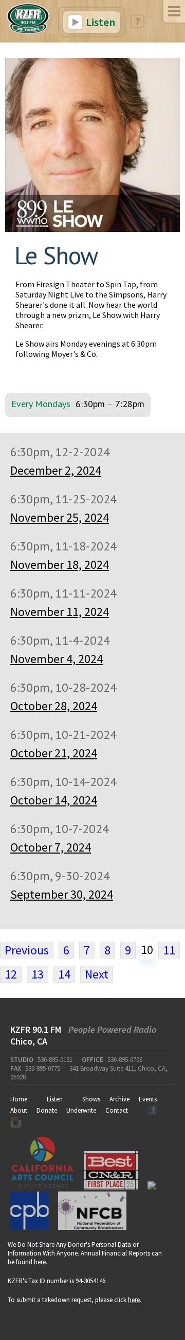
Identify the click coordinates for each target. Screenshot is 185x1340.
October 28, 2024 (53, 706)
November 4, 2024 (56, 659)
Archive (119, 1099)
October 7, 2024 (50, 847)
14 (64, 974)
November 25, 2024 (59, 517)
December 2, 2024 (55, 470)
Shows (91, 1099)
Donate (46, 1110)
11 (169, 950)
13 (37, 974)
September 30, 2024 (61, 894)
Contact (116, 1110)
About (18, 1110)
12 (11, 974)
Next (96, 974)
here (40, 1262)
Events (148, 1099)
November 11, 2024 (59, 612)
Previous (27, 950)
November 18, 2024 (59, 564)
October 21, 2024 (53, 753)
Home (18, 1099)
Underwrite (81, 1110)
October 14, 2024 (53, 800)
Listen (99, 22)
